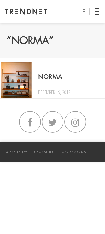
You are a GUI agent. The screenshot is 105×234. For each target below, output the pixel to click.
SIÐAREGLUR (44, 152)
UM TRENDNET (15, 152)
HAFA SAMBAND (73, 152)
